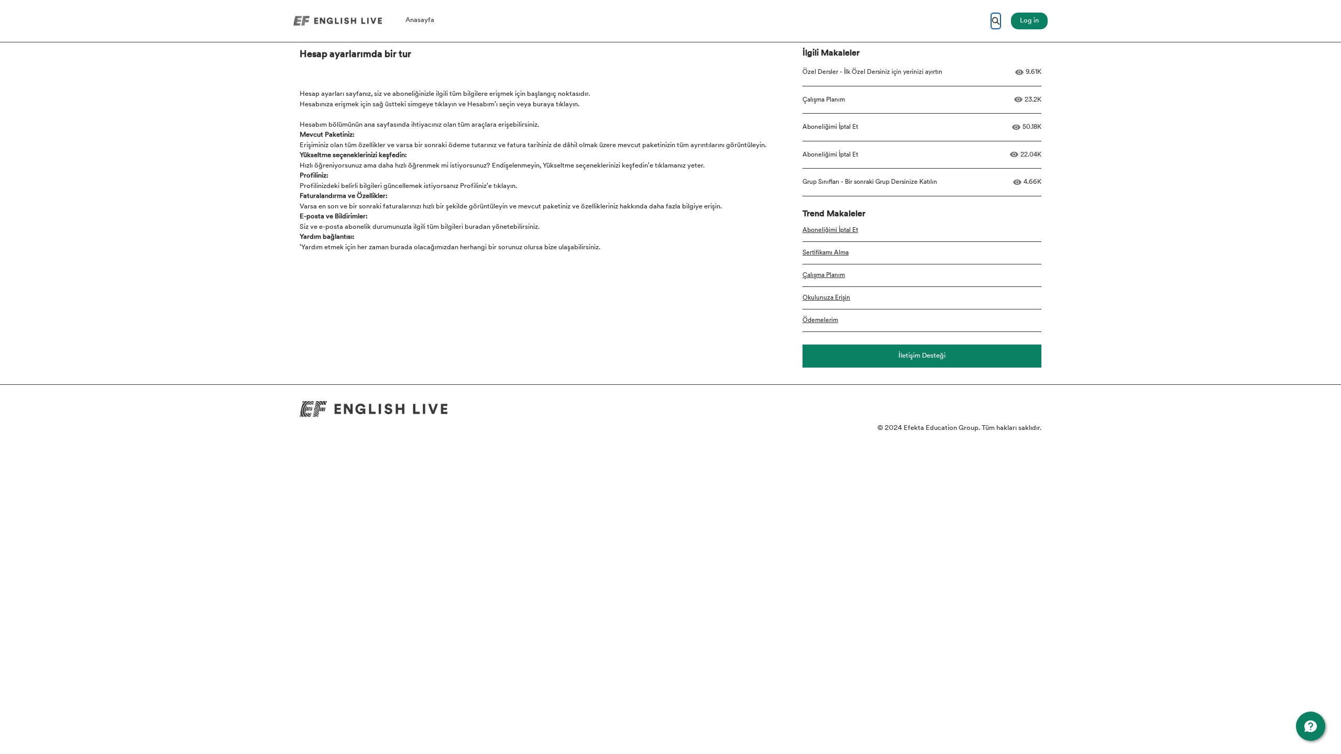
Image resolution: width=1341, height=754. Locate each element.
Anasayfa (419, 20)
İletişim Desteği (922, 355)
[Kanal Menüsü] (1310, 726)
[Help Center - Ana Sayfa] (337, 21)
